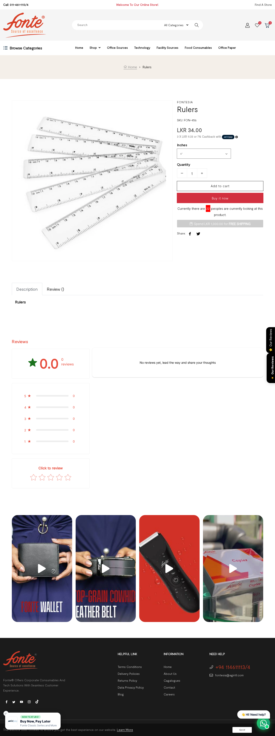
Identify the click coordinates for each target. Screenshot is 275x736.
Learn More (125, 729)
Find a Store (263, 4)
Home (132, 67)
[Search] (196, 25)
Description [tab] (27, 289)
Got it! (242, 729)
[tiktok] (37, 701)
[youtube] (21, 701)
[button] (51, 396)
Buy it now (220, 198)
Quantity (183, 164)
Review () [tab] (55, 289)
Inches (182, 145)
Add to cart (220, 186)
